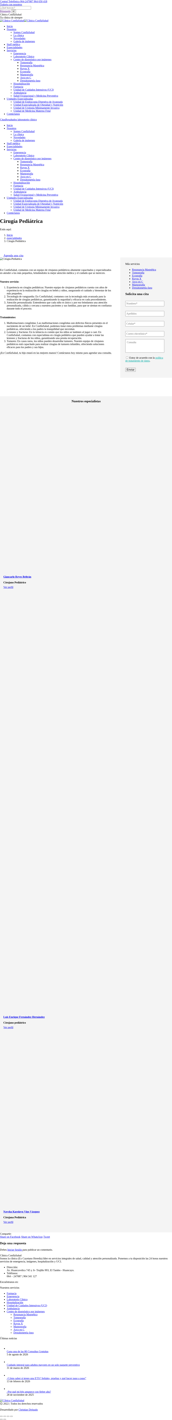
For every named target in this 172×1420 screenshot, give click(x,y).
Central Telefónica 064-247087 (17, 1)
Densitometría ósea (142, 287)
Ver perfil (8, 587)
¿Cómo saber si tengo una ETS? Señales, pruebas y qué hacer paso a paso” (46, 1378)
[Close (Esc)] (1, 1416)
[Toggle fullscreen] (8, 1416)
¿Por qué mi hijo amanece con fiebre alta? (29, 1391)
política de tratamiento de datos (144, 359)
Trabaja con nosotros (11, 4)
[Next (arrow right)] (4, 1419)
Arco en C (137, 281)
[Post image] (10, 1348)
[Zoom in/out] (11, 1416)
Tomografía (138, 272)
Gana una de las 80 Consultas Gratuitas (27, 1351)
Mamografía (138, 284)
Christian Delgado (28, 1409)
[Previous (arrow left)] (1, 1419)
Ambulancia (13, 1308)
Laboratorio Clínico (17, 1299)
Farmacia (11, 1293)
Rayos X (136, 278)
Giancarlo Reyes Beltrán (17, 576)
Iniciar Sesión (15, 1249)
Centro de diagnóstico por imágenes (26, 1311)
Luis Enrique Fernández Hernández (24, 1017)
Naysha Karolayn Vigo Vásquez (21, 1211)
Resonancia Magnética (144, 269)
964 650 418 (40, 1)
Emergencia (13, 1296)
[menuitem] (10, 26)
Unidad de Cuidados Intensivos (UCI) (27, 1305)
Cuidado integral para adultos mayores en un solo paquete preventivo (43, 1364)
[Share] (4, 1416)
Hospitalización (15, 1302)
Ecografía (137, 275)
